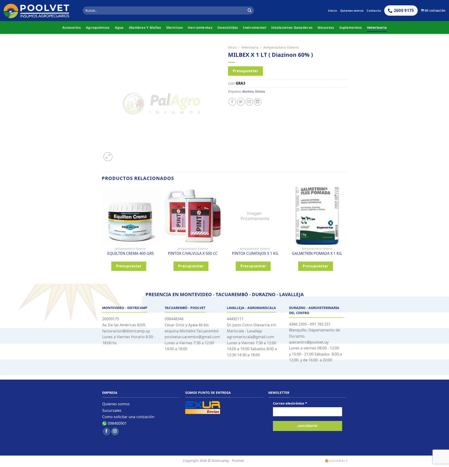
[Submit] (249, 10)
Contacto (374, 10)
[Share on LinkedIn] (257, 102)
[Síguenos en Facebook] (106, 431)
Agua (119, 27)
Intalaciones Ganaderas (291, 27)
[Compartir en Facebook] (232, 102)
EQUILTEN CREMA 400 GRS (130, 253)
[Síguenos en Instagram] (115, 431)
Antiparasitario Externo (281, 47)
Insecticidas (227, 27)
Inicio (332, 10)
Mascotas (326, 27)
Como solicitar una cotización (128, 416)
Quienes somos (351, 10)
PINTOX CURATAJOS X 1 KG (255, 253)
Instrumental (254, 27)
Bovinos (248, 91)
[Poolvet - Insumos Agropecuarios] (40, 10)
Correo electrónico (290, 403)
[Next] (345, 235)
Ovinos (260, 91)
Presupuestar (245, 70)
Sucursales (111, 410)
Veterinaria (377, 27)
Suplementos (350, 27)
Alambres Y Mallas (145, 27)
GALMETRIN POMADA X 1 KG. (317, 253)
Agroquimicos (97, 27)
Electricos (174, 27)
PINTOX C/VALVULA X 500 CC (192, 253)
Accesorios (71, 27)
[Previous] (101, 235)
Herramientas (200, 27)
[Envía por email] (249, 102)
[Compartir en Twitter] (241, 102)
